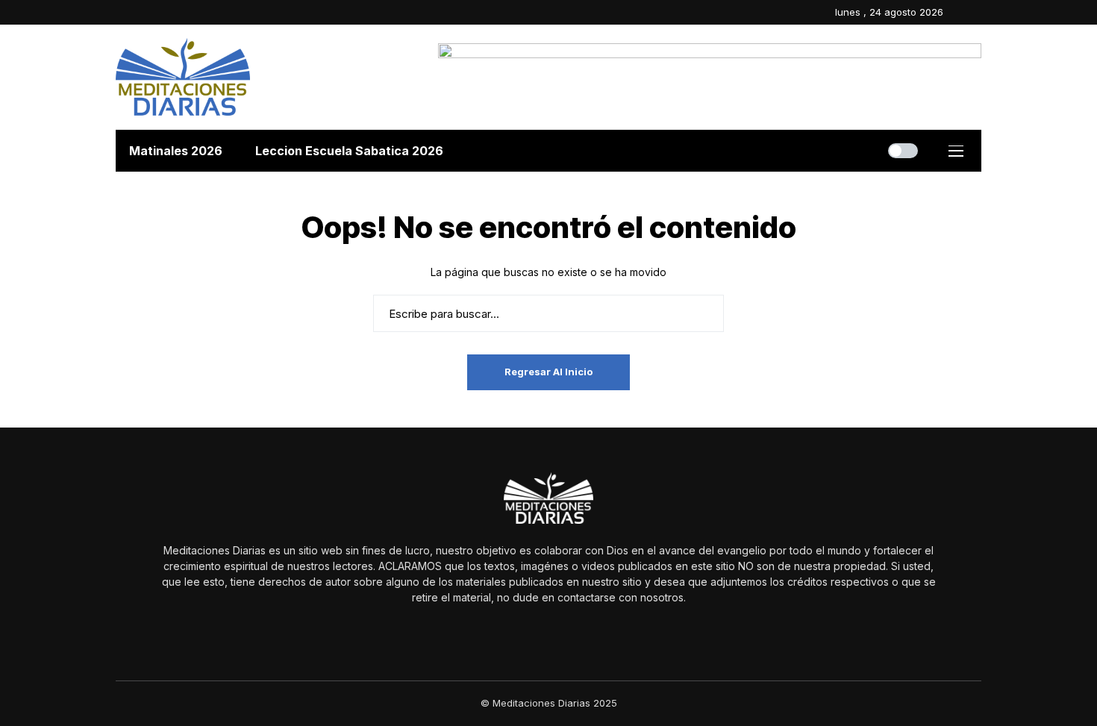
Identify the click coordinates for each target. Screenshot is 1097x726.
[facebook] (958, 12)
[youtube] (978, 12)
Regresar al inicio (548, 372)
